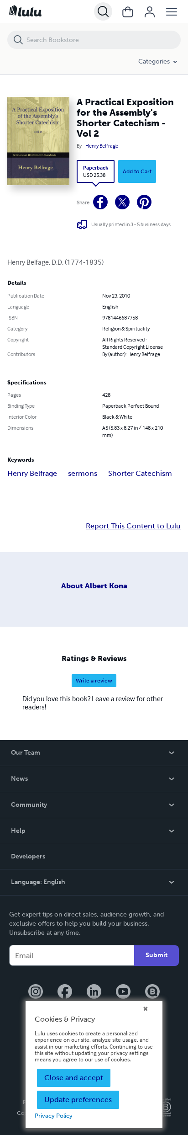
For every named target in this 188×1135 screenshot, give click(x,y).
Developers (28, 856)
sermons (82, 473)
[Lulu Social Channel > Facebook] (64, 992)
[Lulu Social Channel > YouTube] (123, 992)
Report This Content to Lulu (133, 526)
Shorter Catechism (140, 473)
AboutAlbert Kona (94, 585)
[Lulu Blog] (152, 992)
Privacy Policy (54, 1115)
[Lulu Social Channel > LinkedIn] (94, 992)
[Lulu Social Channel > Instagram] (35, 992)
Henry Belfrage (101, 146)
